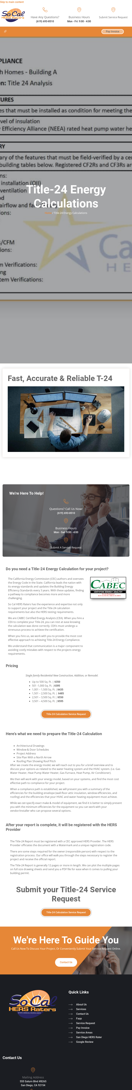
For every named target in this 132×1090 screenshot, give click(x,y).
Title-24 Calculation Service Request (66, 714)
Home (48, 213)
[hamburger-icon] (5, 31)
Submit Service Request (113, 17)
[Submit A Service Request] (66, 540)
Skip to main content (12, 2)
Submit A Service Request (66, 547)
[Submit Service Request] (113, 9)
